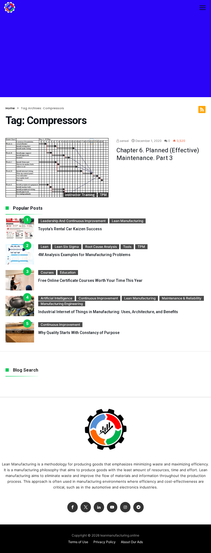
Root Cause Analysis (101, 247)
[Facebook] (72, 507)
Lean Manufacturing (127, 221)
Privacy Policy (104, 542)
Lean (44, 247)
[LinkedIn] (99, 507)
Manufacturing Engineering (62, 304)
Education (68, 272)
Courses (47, 272)
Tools (127, 247)
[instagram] (125, 507)
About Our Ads (132, 542)
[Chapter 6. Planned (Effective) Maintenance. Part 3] (57, 167)
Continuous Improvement (98, 298)
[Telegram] (138, 507)
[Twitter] (85, 507)
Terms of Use (78, 542)
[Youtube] (112, 507)
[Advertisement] (105, 56)
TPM (103, 194)
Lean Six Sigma (67, 247)
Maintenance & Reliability (181, 298)
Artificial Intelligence (56, 298)
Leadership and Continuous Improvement (73, 221)
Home (10, 108)
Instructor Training (80, 194)
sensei (124, 141)
